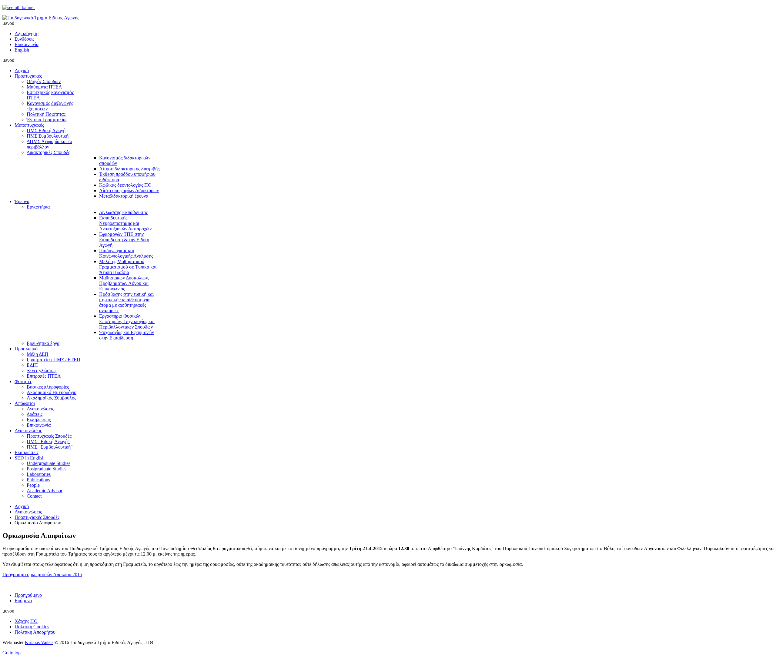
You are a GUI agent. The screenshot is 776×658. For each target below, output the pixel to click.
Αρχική (22, 506)
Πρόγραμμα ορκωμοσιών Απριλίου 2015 (42, 574)
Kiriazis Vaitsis (39, 642)
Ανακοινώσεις (28, 511)
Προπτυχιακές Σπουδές (37, 517)
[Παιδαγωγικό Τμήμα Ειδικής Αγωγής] (40, 17)
